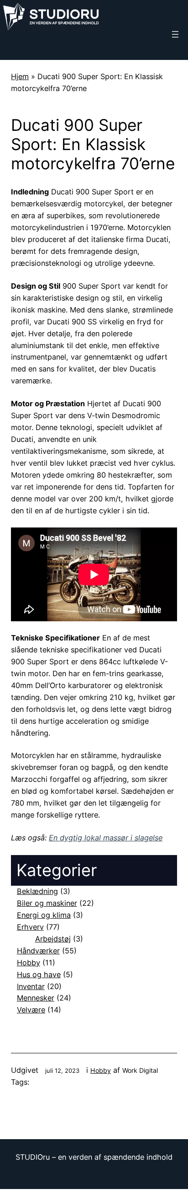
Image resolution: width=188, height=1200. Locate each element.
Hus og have (39, 974)
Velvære (31, 1009)
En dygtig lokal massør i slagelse (105, 837)
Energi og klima (44, 915)
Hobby (28, 962)
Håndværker (38, 950)
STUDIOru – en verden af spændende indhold (94, 1157)
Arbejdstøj (53, 938)
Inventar (31, 986)
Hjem (20, 76)
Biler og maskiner (47, 903)
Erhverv (30, 926)
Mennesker (35, 997)
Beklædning (37, 891)
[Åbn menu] (175, 34)
